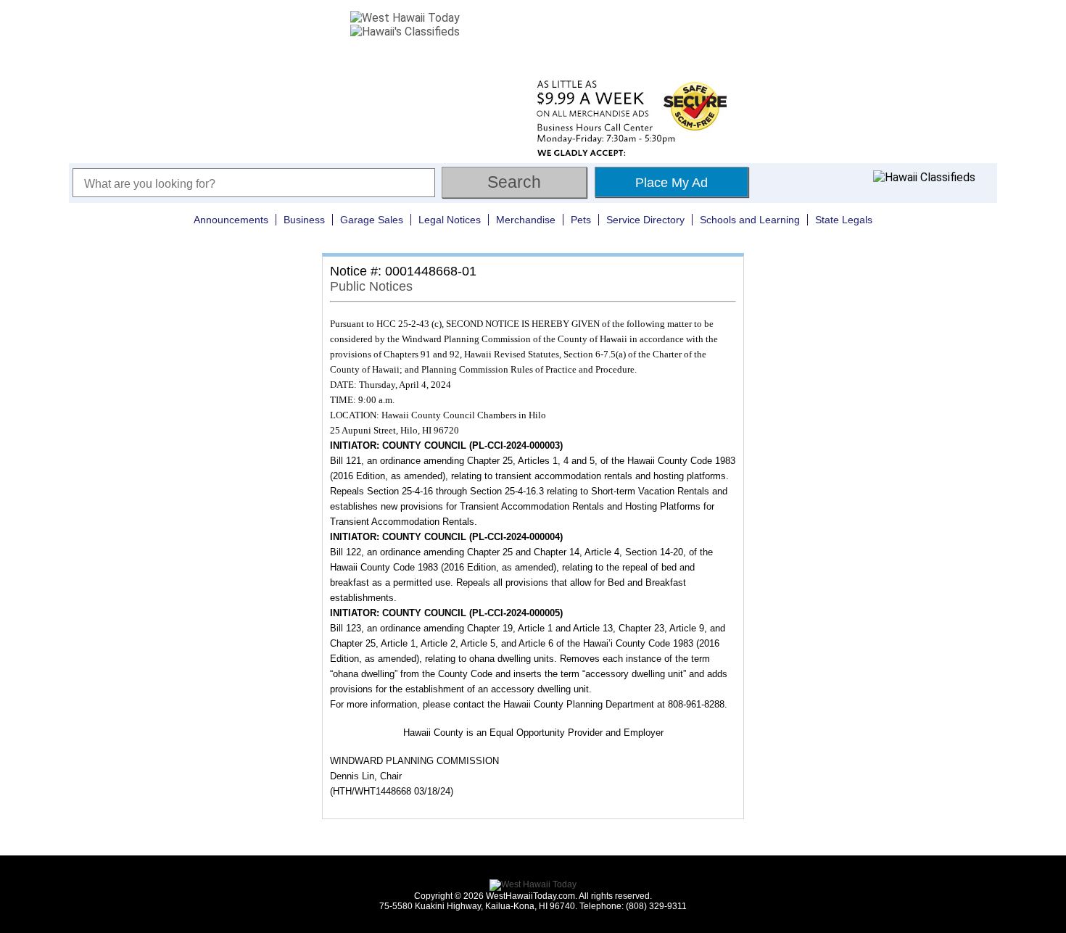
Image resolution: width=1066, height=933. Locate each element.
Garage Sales (371, 219)
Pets (581, 219)
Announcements (231, 219)
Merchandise (525, 219)
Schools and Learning (750, 219)
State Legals (843, 219)
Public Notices (371, 286)
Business (304, 219)
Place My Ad (671, 182)
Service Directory (645, 219)
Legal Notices (449, 219)
